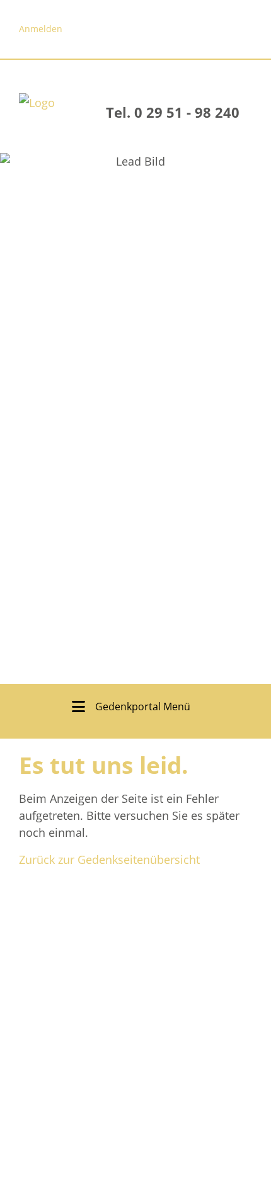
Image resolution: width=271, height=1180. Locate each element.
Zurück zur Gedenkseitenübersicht (109, 859)
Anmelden (40, 29)
